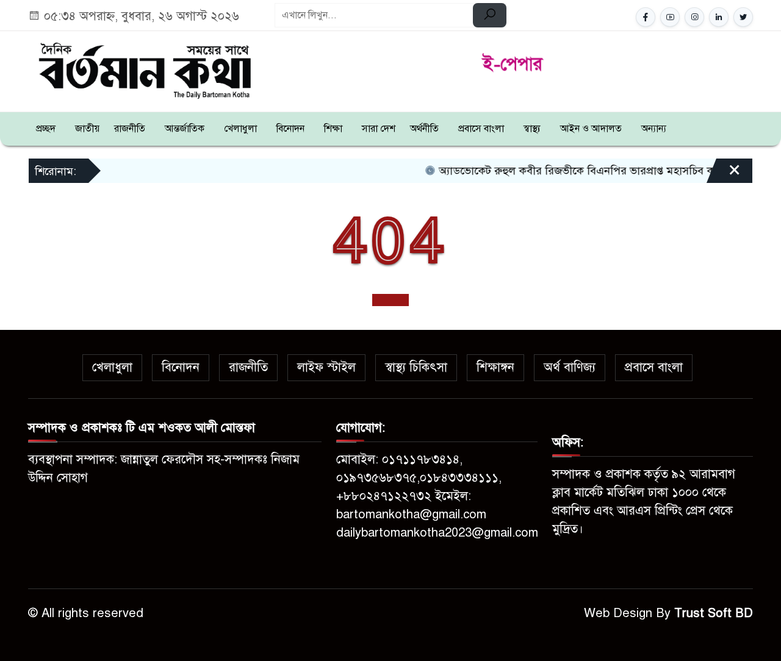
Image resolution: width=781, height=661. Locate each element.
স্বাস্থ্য (532, 129)
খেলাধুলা (240, 129)
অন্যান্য (653, 129)
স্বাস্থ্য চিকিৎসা (416, 367)
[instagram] (694, 17)
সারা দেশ (378, 129)
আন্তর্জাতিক (184, 129)
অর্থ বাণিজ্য (570, 367)
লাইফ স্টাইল (326, 367)
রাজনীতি (129, 129)
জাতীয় (87, 129)
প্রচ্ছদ (46, 129)
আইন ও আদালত (591, 129)
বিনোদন (290, 129)
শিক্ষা (333, 129)
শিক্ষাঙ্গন (495, 367)
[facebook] (645, 17)
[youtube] (670, 17)
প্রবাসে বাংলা (481, 129)
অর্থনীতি (424, 129)
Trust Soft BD (713, 613)
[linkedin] (719, 17)
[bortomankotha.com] (144, 69)
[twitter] (743, 17)
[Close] (723, 175)
